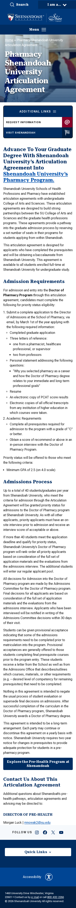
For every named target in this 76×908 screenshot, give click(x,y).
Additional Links (35, 111)
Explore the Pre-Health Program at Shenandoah (38, 764)
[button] (19, 4)
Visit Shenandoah (20, 132)
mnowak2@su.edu (37, 822)
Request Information (23, 122)
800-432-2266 (55, 897)
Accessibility (32, 877)
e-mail (35, 897)
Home (9, 40)
